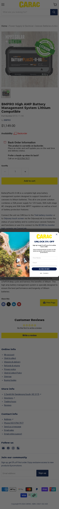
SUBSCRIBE (44, 269)
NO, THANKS (44, 273)
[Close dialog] (56, 234)
